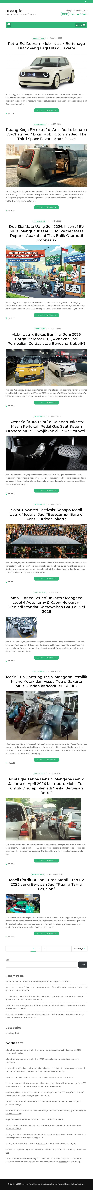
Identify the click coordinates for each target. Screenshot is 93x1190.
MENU (79, 25)
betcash (41, 1143)
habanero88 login (13, 1128)
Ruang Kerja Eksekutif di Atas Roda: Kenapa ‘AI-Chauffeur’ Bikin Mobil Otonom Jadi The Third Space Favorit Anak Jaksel (46, 134)
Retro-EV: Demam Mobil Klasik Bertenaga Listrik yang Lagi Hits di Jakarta (46, 45)
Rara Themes (59, 1184)
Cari (7, 960)
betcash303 (81, 1083)
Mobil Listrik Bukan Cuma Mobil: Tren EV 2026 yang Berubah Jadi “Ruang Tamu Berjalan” (46, 884)
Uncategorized (38, 38)
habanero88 (58, 1071)
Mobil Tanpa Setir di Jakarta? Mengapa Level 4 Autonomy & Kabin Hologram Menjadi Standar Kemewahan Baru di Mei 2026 (46, 605)
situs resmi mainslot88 (71, 1134)
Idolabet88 (10, 1062)
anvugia (14, 10)
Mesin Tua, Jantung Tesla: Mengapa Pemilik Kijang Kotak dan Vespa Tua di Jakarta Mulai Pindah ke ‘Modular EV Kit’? (46, 681)
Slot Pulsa (18, 1053)
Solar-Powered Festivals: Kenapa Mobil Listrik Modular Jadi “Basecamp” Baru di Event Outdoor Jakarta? (46, 514)
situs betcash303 (57, 1092)
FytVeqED (11, 113)
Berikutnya (78, 949)
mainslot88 (69, 1077)
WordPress (80, 1184)
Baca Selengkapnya (46, 110)
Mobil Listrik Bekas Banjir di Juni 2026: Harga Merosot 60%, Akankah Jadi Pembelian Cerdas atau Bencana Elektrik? (46, 339)
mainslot (63, 1161)
